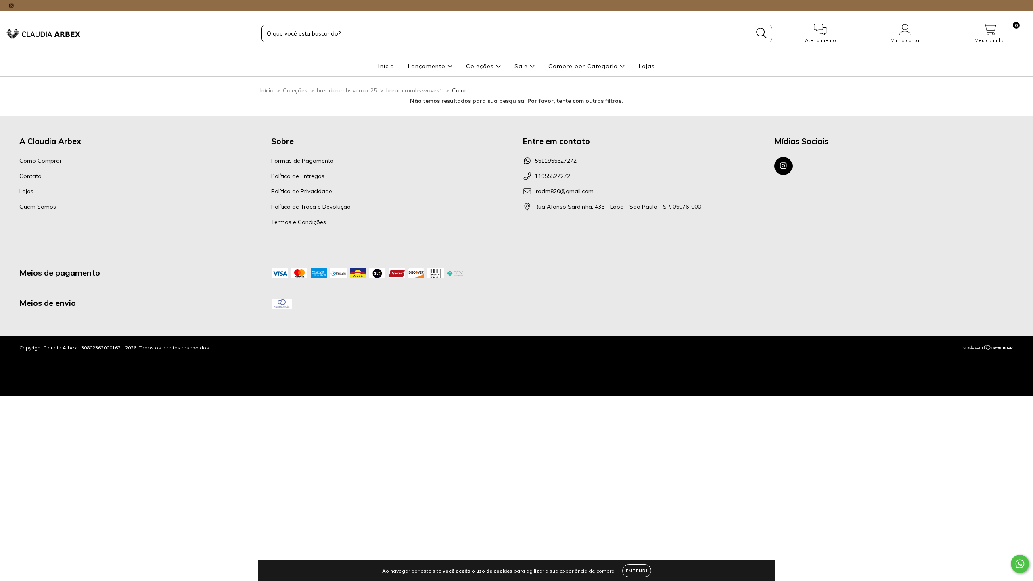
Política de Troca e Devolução (311, 206)
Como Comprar (40, 160)
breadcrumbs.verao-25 (347, 90)
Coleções (481, 66)
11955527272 (552, 176)
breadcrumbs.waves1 (414, 90)
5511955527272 (556, 160)
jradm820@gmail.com (564, 191)
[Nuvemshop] (988, 348)
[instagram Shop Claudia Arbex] (11, 5)
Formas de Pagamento (302, 160)
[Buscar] (761, 33)
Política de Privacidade (301, 191)
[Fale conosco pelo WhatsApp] (1020, 564)
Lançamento (427, 66)
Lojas (647, 66)
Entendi (637, 570)
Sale (522, 66)
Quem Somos (37, 206)
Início (386, 66)
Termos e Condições (298, 222)
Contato (30, 176)
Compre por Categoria (584, 66)
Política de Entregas (297, 176)
